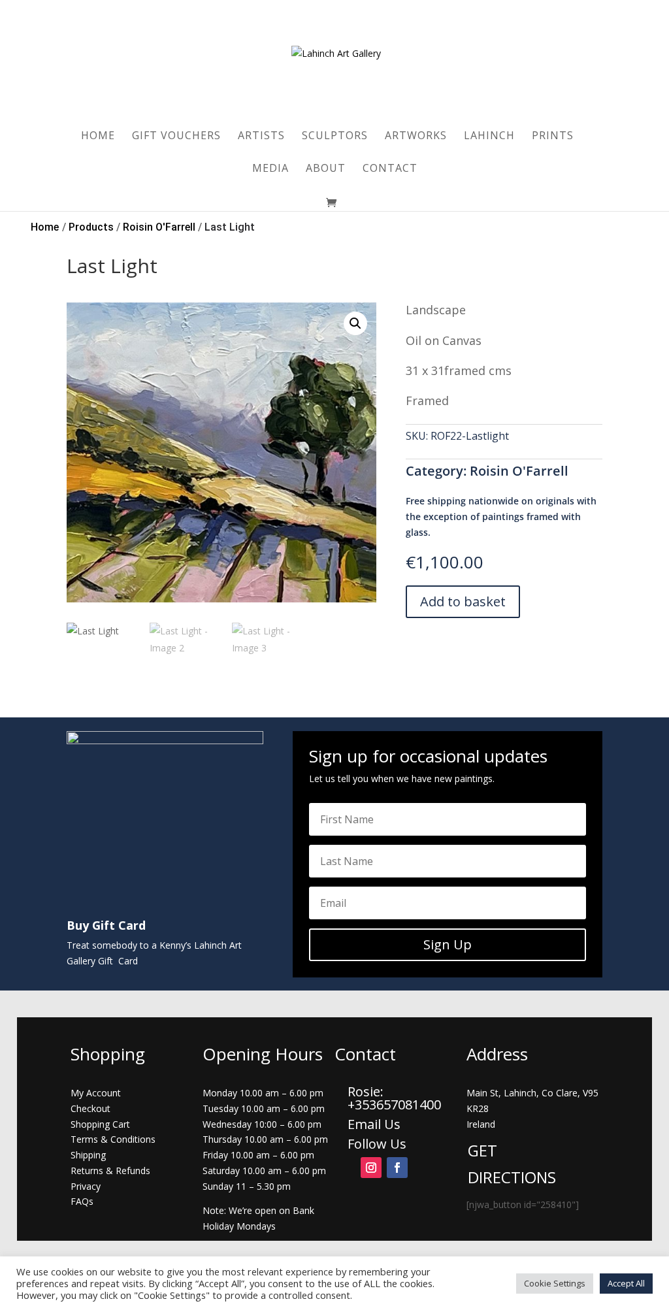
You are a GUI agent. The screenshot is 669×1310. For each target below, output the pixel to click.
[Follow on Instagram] (371, 1167)
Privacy (86, 1186)
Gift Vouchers (176, 136)
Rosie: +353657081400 (396, 1098)
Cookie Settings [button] (554, 1283)
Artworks (416, 136)
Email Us (374, 1124)
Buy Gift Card (106, 925)
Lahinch (489, 136)
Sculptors (335, 136)
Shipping (88, 1155)
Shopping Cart (100, 1124)
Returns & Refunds (110, 1170)
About (326, 169)
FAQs (82, 1201)
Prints (553, 136)
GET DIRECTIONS (512, 1163)
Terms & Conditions (113, 1139)
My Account (96, 1093)
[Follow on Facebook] (397, 1167)
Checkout (90, 1108)
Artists (261, 136)
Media (270, 169)
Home (98, 136)
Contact (390, 169)
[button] (355, 323)
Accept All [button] (626, 1283)
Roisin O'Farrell (519, 471)
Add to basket (463, 601)
